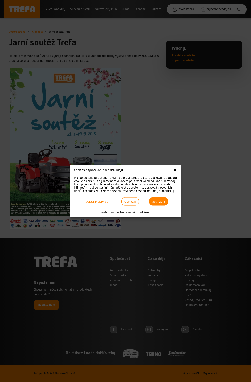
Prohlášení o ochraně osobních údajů (132, 212)
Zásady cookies (107, 212)
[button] (175, 170)
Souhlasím (158, 201)
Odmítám (130, 201)
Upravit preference (97, 201)
